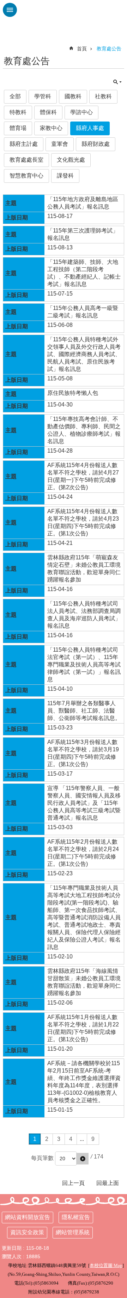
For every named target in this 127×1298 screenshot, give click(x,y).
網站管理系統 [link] (73, 1232)
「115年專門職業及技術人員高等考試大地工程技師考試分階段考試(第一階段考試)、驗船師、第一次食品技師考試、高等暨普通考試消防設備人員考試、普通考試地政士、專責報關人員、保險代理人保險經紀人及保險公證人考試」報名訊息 (84, 917)
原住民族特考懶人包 (72, 393)
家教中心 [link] (51, 128)
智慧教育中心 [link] (26, 176)
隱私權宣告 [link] (76, 1217)
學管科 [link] (42, 96)
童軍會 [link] (59, 144)
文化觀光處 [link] (71, 160)
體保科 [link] (48, 112)
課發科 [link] (65, 176)
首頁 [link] (82, 48)
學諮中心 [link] (81, 112)
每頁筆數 (42, 1158)
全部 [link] (15, 96)
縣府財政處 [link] (95, 144)
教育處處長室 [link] (26, 160)
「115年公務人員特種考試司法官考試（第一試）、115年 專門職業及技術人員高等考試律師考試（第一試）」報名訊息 (84, 664)
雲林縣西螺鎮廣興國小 (63, 17)
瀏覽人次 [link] (12, 1256)
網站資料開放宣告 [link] (27, 1217)
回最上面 (107, 1183)
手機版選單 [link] (10, 10)
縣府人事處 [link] (90, 128)
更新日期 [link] (12, 1248)
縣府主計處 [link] (24, 144)
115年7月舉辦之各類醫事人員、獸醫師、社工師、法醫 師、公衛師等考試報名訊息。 (84, 710)
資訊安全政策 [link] (27, 1232)
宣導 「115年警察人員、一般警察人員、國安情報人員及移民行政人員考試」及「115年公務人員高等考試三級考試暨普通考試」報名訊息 (84, 803)
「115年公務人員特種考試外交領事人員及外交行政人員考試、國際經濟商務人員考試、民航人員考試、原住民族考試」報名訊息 (84, 354)
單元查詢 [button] (117, 82)
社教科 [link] (103, 96)
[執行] (82, 1159)
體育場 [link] (18, 128)
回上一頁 (73, 1183)
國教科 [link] (73, 96)
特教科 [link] (18, 112)
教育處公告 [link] (109, 48)
